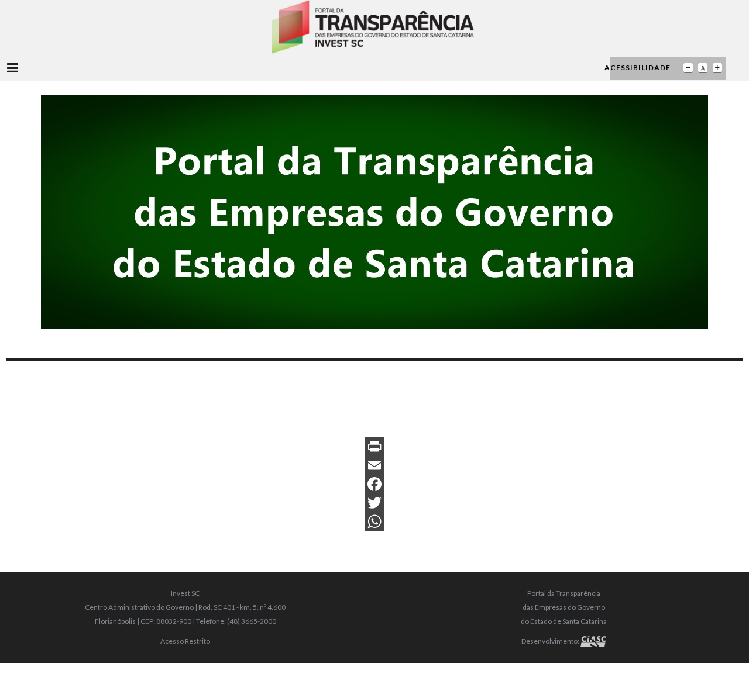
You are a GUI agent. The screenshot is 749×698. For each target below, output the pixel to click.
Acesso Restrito (185, 641)
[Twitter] (374, 502)
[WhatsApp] (374, 521)
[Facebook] (374, 484)
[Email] (374, 465)
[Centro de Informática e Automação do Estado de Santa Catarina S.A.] (593, 641)
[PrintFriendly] (374, 446)
